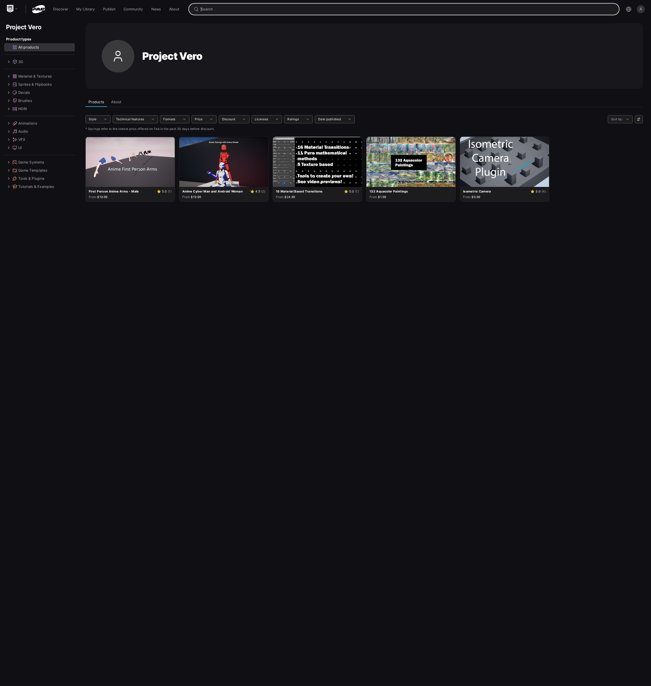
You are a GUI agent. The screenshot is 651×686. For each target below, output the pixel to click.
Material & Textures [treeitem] (35, 76)
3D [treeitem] (20, 61)
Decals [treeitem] (24, 92)
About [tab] (116, 102)
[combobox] (407, 9)
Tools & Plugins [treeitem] (31, 178)
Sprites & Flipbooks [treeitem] (35, 84)
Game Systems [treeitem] (31, 162)
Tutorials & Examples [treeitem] (36, 186)
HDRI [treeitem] (22, 109)
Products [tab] (96, 102)
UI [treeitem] (20, 147)
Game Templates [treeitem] (32, 170)
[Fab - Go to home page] (38, 9)
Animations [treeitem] (27, 123)
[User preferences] (639, 119)
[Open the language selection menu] (629, 9)
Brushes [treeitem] (25, 100)
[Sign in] (641, 9)
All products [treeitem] (28, 47)
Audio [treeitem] (23, 131)
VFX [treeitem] (21, 139)
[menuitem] (60, 9)
